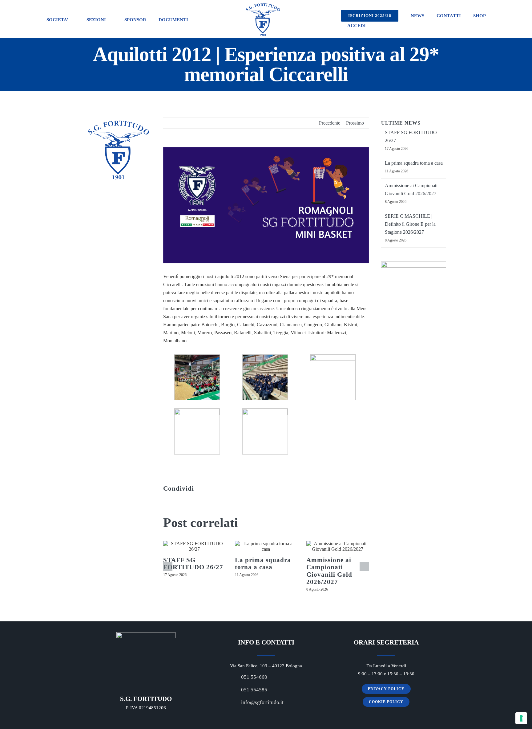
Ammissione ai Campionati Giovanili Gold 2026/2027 (329, 571)
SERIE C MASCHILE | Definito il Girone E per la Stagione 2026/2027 (410, 224)
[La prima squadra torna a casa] (266, 546)
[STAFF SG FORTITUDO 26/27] (194, 546)
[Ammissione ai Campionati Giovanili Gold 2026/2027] (337, 546)
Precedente (329, 123)
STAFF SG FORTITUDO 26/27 (193, 563)
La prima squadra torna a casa (263, 563)
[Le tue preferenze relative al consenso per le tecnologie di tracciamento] (521, 718)
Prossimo (355, 123)
